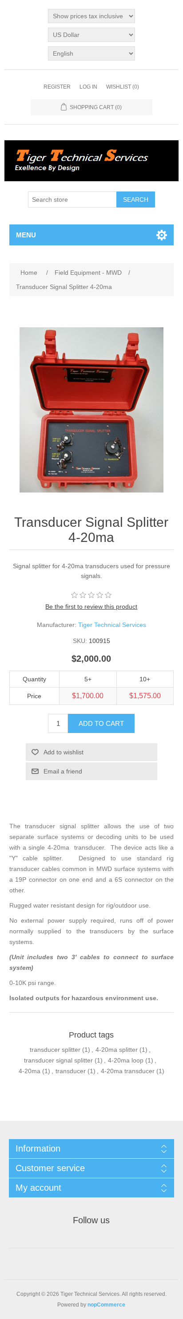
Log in (88, 87)
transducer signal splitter (58, 1060)
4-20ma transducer (128, 1071)
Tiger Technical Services (112, 624)
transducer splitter (55, 1049)
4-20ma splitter (116, 1049)
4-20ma (29, 1071)
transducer (71, 1071)
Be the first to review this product (91, 606)
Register (57, 87)
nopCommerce (106, 1305)
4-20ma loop (125, 1060)
